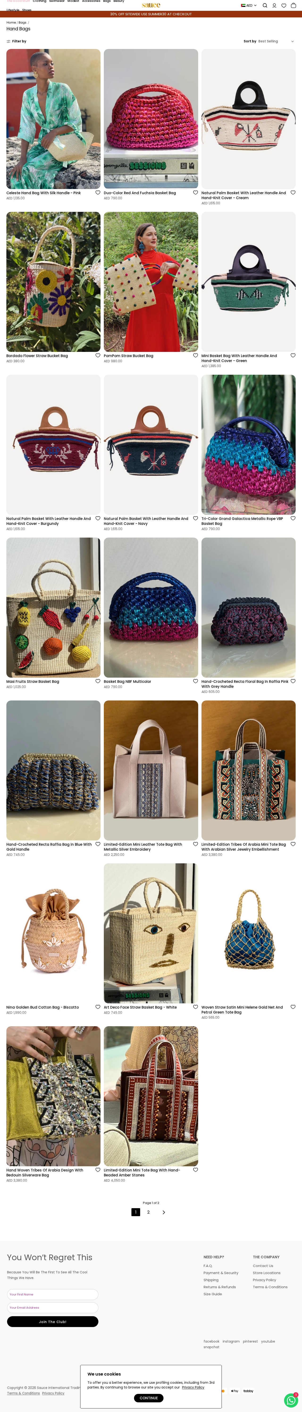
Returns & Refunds (220, 1286)
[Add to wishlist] (98, 194)
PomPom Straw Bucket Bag (128, 355)
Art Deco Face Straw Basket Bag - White (140, 1007)
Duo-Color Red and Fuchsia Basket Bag (140, 192)
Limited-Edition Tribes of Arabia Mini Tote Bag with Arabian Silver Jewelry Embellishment (243, 847)
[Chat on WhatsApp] (291, 1400)
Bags (22, 22)
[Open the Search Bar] (263, 5)
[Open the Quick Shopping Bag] (292, 5)
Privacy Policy (264, 1279)
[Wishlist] (282, 5)
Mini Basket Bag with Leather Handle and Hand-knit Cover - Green (239, 358)
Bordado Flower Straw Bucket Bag (37, 355)
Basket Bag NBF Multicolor (127, 681)
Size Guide (213, 1293)
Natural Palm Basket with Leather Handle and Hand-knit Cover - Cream (243, 195)
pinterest (250, 1341)
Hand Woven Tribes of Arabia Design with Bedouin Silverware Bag (44, 1173)
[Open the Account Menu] (272, 5)
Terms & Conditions (270, 1286)
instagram (231, 1341)
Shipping (211, 1279)
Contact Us (263, 1265)
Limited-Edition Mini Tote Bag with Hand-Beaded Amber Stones (142, 1173)
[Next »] (164, 1212)
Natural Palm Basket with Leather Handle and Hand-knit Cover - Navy (146, 521)
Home (11, 22)
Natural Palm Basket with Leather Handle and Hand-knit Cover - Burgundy (48, 521)
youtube (268, 1341)
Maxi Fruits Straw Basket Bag (32, 681)
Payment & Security (221, 1272)
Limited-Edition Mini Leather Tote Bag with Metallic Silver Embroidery (143, 847)
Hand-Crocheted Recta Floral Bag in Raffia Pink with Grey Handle (244, 684)
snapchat (211, 1347)
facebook (211, 1341)
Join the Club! (53, 1321)
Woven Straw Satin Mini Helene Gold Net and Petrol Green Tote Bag (242, 1010)
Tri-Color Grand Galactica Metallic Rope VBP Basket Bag (242, 521)
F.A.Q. (208, 1265)
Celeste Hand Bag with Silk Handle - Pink (43, 192)
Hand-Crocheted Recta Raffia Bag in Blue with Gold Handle (49, 847)
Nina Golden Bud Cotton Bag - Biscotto (42, 1007)
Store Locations (267, 1272)
